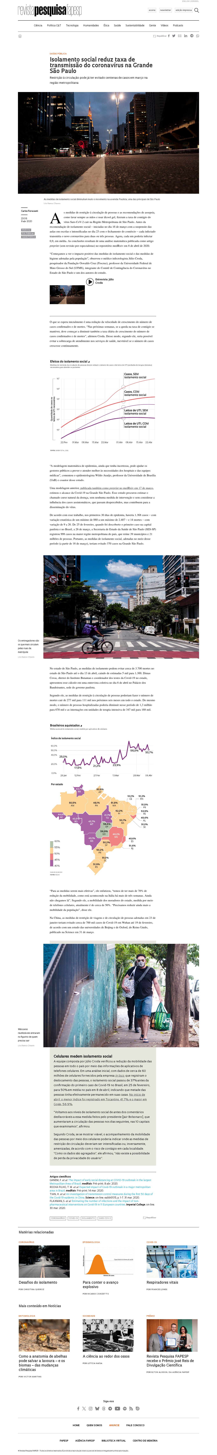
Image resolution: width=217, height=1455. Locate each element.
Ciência (38, 26)
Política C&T (54, 26)
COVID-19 (73, 1218)
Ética (106, 26)
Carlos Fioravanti (29, 211)
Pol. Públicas (28, 233)
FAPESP (64, 1441)
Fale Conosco (135, 1425)
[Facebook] (79, 1408)
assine (152, 10)
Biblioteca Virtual (114, 1441)
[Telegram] (110, 1408)
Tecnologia (72, 26)
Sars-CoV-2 (105, 1218)
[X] (84, 1408)
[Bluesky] (97, 1408)
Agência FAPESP (85, 1441)
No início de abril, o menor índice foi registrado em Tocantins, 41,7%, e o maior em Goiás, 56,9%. (100, 1100)
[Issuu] (136, 1408)
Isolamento (88, 1218)
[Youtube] (117, 1408)
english (186, 1)
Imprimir (20, 36)
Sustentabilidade (135, 26)
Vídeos (164, 26)
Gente (152, 26)
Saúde (117, 26)
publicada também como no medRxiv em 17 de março (116, 488)
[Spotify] (124, 1408)
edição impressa (184, 10)
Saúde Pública (28, 237)
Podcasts (178, 26)
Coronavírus (58, 1218)
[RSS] (130, 1408)
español (195, 1)
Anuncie (114, 1425)
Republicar (161, 36)
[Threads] (103, 1408)
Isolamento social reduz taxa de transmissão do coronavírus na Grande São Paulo (101, 65)
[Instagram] (90, 1408)
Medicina (26, 230)
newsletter (165, 10)
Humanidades (91, 26)
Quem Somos (95, 1425)
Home (76, 1425)
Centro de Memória (145, 1441)
